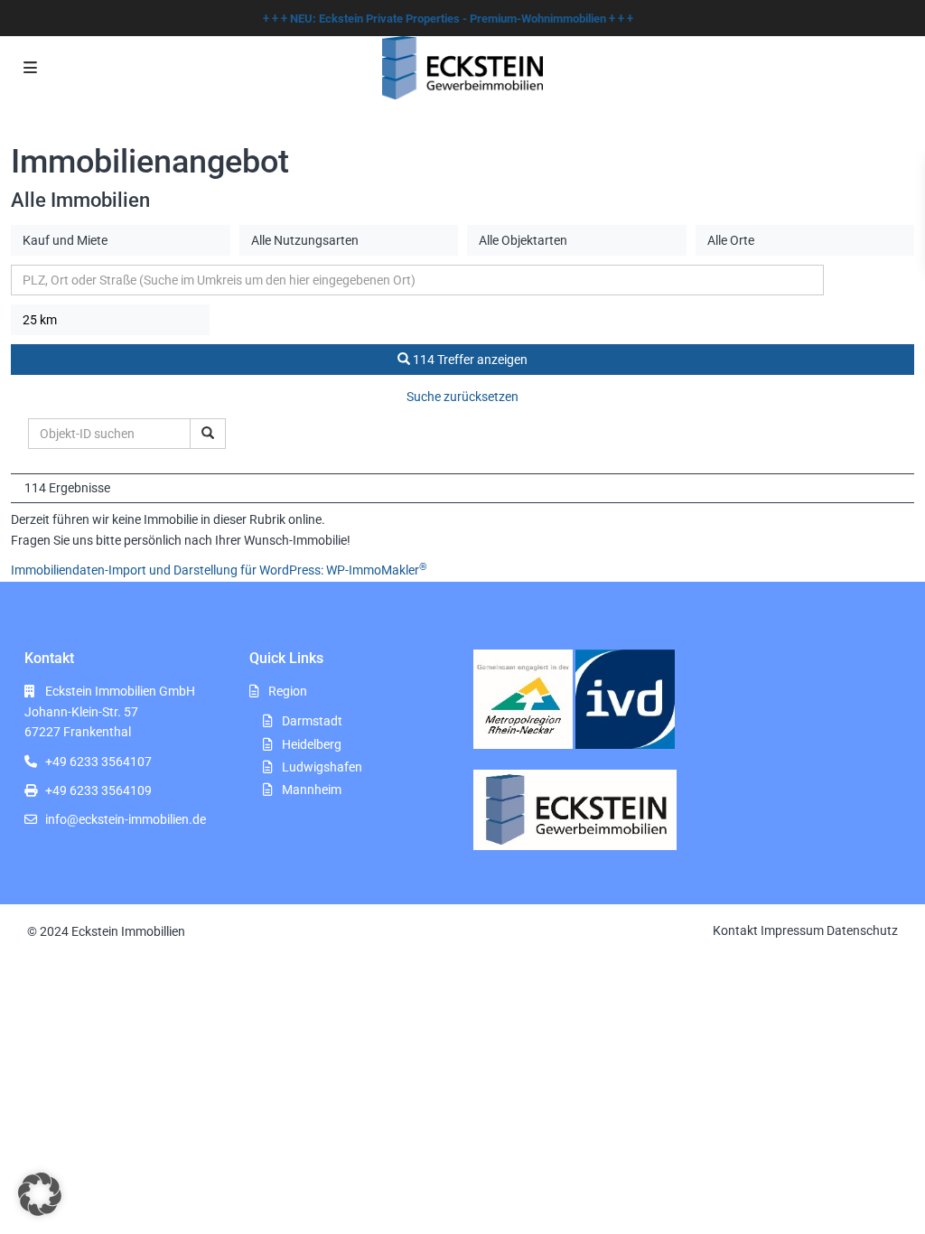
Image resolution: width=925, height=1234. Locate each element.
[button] (39, 1194)
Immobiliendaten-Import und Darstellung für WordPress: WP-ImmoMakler (219, 570)
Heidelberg (311, 744)
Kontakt (735, 930)
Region (287, 691)
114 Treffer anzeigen (469, 359)
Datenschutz (862, 930)
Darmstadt (312, 721)
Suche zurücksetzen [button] (462, 396)
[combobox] (120, 240)
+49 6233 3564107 (98, 761)
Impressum (792, 930)
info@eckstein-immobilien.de (125, 819)
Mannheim (311, 789)
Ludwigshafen (322, 767)
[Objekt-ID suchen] (208, 433)
